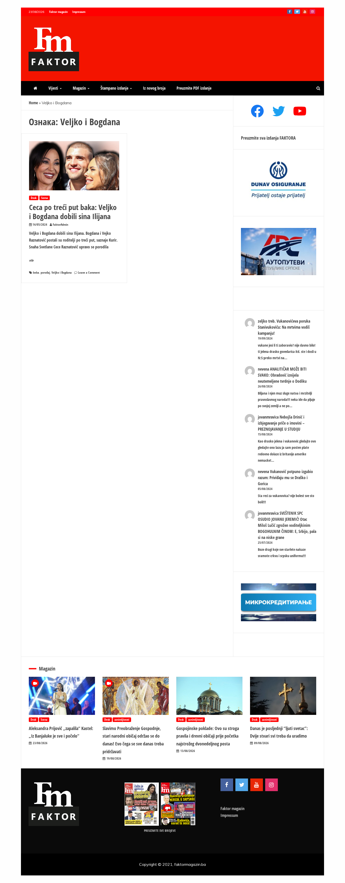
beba (36, 272)
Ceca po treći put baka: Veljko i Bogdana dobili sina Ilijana (73, 211)
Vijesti (53, 88)
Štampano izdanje (114, 88)
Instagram (312, 11)
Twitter (297, 11)
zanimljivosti (121, 719)
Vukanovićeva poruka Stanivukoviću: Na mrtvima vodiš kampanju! (284, 327)
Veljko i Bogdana (62, 272)
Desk (34, 198)
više (31, 260)
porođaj (45, 272)
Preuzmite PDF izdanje (194, 88)
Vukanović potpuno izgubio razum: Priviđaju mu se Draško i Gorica (285, 477)
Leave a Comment (89, 272)
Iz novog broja (154, 88)
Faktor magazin (58, 12)
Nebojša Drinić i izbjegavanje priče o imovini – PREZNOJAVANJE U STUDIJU (281, 423)
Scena (44, 198)
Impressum (78, 12)
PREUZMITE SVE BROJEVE (160, 830)
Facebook (289, 11)
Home (33, 103)
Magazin (79, 88)
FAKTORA (288, 138)
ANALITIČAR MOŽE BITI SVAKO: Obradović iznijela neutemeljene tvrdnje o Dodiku (282, 375)
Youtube (305, 11)
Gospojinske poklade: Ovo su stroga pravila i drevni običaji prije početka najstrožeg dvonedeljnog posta (207, 736)
